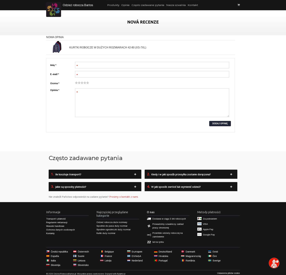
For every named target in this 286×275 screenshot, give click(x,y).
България (137, 251)
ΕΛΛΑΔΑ (136, 256)
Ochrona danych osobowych (60, 229)
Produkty (113, 5)
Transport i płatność (56, 219)
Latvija (108, 260)
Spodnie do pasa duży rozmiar (111, 226)
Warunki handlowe (55, 226)
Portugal (163, 260)
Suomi (81, 256)
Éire (215, 256)
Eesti (215, 251)
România (190, 260)
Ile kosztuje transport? (66, 174)
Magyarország (193, 256)
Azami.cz (121, 274)
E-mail (54, 74)
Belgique (109, 251)
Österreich (83, 251)
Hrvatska (163, 256)
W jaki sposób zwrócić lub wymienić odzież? (174, 186)
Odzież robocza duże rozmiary (111, 222)
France (108, 256)
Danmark (190, 251)
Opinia (54, 90)
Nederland (137, 260)
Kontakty (50, 233)
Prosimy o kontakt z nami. (123, 196)
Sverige (217, 260)
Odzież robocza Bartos (78, 5)
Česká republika (59, 251)
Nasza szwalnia (176, 5)
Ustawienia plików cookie (228, 273)
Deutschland (165, 251)
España (55, 256)
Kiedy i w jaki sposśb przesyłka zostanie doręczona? (179, 174)
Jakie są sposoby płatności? (68, 186)
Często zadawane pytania (148, 5)
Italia (53, 260)
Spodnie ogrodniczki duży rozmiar (113, 229)
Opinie (125, 5)
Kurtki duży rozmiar (105, 233)
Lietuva (81, 260)
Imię (53, 65)
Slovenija (55, 265)
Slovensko (83, 265)
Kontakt (193, 5)
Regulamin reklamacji (56, 222)
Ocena (54, 83)
